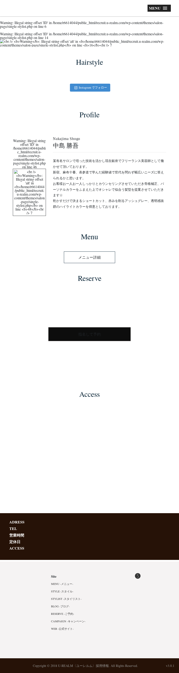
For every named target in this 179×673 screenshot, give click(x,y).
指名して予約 (89, 334)
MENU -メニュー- (62, 584)
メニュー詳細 (89, 257)
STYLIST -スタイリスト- (66, 599)
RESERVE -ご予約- (62, 614)
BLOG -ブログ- (60, 606)
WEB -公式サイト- (62, 628)
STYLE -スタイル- (62, 591)
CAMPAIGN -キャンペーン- (68, 621)
